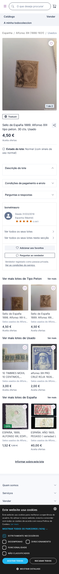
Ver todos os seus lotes (18, 231)
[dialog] (29, 539)
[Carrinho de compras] (54, 6)
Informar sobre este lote (29, 461)
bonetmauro (12, 207)
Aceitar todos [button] (15, 561)
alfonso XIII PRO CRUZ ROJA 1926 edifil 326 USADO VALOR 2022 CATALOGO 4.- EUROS (41, 375)
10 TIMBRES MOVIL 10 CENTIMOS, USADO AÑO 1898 (13, 375)
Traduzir (12, 116)
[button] (29, 168)
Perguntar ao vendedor (32, 255)
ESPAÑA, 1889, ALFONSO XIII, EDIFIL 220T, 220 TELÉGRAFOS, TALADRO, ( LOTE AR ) (15, 434)
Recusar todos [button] (43, 561)
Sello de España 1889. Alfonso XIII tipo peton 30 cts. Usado (41, 315)
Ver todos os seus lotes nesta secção (26, 237)
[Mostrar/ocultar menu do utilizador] (4, 6)
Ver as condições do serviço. (20, 265)
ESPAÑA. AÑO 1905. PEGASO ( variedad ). (43, 434)
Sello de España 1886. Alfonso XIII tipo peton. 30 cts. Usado (15, 315)
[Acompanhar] (51, 43)
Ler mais (15, 524)
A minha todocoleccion (18, 22)
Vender (51, 16)
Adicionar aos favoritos (32, 248)
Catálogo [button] (9, 16)
